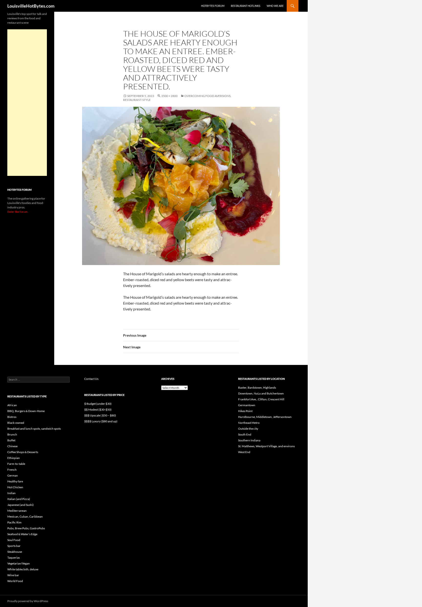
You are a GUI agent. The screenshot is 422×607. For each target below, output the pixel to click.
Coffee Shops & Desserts (22, 452)
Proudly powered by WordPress (27, 601)
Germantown (246, 405)
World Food (15, 581)
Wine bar (13, 575)
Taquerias (13, 557)
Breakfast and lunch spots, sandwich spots (34, 428)
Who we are (275, 5)
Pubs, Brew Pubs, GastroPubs (26, 528)
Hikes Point (245, 411)
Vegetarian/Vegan (18, 563)
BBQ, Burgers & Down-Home (26, 411)
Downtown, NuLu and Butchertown (261, 393)
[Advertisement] (27, 102)
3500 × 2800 (169, 96)
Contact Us (91, 379)
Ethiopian (13, 458)
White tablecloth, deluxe (22, 569)
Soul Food (13, 540)
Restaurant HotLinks (245, 5)
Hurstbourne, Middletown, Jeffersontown (265, 417)
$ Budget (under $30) (98, 403)
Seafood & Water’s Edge (22, 534)
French (12, 469)
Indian (11, 493)
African (12, 405)
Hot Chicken (15, 487)
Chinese (12, 446)
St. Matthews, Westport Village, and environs (266, 446)
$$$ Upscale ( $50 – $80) (100, 415)
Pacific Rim (14, 522)
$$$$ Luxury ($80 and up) (100, 421)
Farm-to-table (16, 464)
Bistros (11, 417)
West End (244, 452)
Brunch (12, 434)
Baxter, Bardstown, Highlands (257, 387)
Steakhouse (14, 552)
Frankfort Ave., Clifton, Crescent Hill (261, 399)
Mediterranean (17, 510)
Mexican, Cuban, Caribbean (25, 516)
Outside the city (248, 428)
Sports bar (14, 546)
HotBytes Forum (212, 5)
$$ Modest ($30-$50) (98, 409)
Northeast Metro (249, 423)
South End (244, 434)
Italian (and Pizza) (18, 499)
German (12, 475)
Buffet (11, 440)
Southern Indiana (249, 440)
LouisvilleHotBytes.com (30, 6)
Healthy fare (15, 481)
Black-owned (15, 423)
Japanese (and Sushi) (20, 505)
